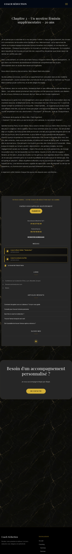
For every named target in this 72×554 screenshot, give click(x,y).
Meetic (7, 288)
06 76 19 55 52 (36, 232)
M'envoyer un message (36, 237)
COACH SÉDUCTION (15, 4)
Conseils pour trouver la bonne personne (16, 309)
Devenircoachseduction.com (13, 284)
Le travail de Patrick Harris (16, 265)
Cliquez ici (36, 211)
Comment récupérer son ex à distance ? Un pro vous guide (22, 304)
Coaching (42, 544)
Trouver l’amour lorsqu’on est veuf (14, 319)
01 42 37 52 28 (36, 224)
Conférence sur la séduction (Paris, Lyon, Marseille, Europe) (23, 281)
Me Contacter (35, 391)
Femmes (42, 551)
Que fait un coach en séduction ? (14, 314)
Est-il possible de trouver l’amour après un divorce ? (20, 323)
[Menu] (66, 4)
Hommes (43, 548)
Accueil (41, 541)
